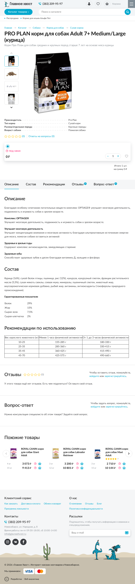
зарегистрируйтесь (115, 376)
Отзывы (89, 504)
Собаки (36, 28)
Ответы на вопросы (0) (41, 136)
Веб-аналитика (31, 579)
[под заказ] (39, 463)
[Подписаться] (127, 532)
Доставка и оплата (30, 504)
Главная (8, 28)
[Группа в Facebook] (23, 542)
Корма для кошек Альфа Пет (37, 18)
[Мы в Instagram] (7, 542)
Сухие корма (76, 28)
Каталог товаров (17, 12)
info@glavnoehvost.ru (15, 534)
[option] (52, 83)
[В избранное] (126, 156)
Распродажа (12, 18)
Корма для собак (55, 28)
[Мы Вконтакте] (15, 542)
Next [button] (11, 107)
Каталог (22, 28)
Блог (99, 504)
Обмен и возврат (52, 504)
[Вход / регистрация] (89, 4)
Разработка (16, 579)
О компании (75, 504)
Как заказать (11, 504)
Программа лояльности (16, 509)
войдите (94, 376)
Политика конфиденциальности (86, 509)
